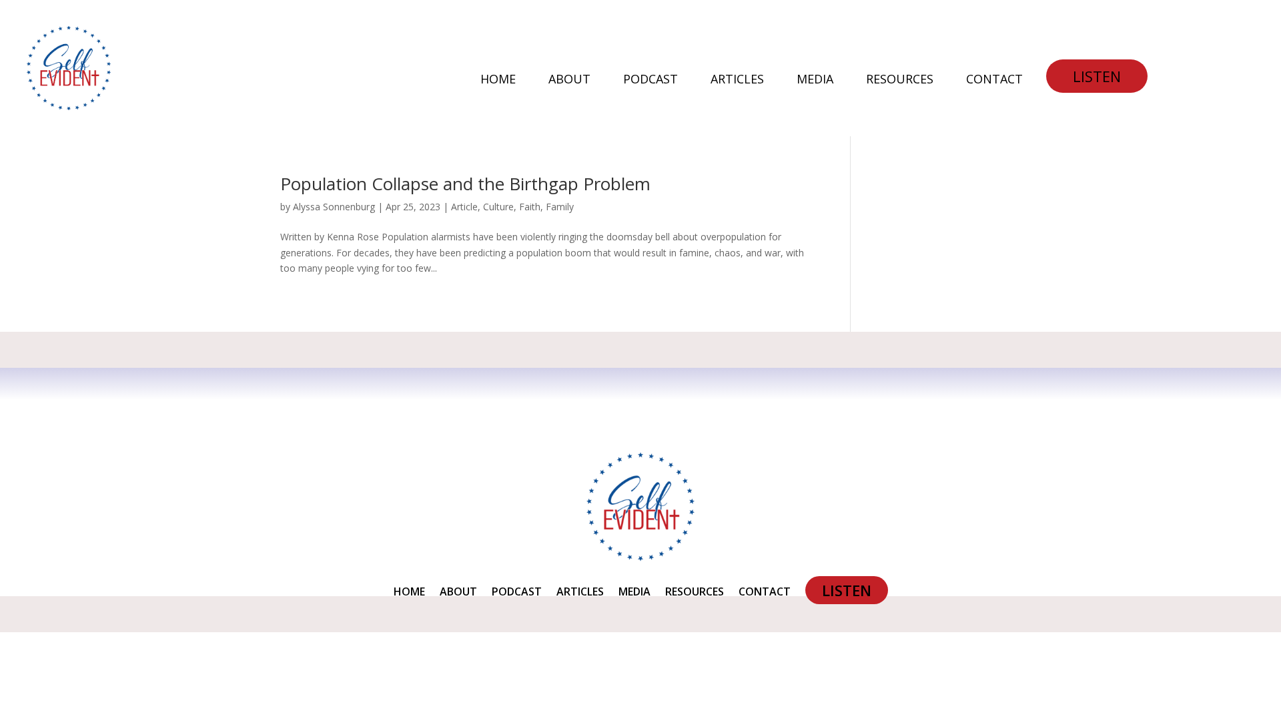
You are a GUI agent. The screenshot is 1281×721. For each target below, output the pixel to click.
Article (464, 206)
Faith (529, 206)
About (569, 80)
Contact (994, 80)
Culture (498, 206)
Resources (899, 80)
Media (815, 80)
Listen (1097, 76)
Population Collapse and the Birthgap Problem (465, 184)
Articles (737, 80)
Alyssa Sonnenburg (334, 206)
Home (498, 80)
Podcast (650, 80)
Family (560, 206)
